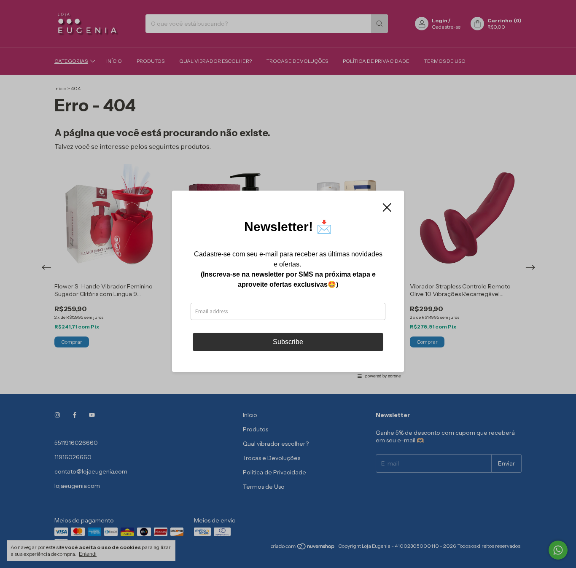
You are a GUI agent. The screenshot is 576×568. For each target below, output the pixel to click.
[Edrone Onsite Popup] (288, 284)
